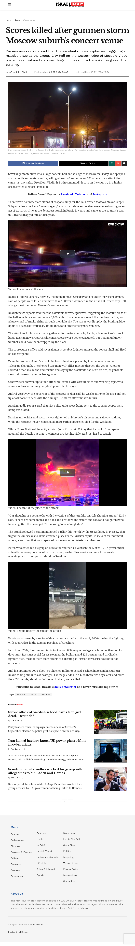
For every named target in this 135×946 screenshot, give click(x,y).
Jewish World (44, 851)
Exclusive (16, 864)
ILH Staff (15, 720)
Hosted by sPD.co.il (17, 932)
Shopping (68, 857)
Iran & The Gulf (71, 839)
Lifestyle (41, 863)
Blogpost (16, 846)
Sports (40, 875)
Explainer (16, 870)
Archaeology (17, 840)
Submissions (70, 875)
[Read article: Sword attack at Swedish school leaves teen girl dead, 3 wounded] (110, 722)
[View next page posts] (70, 801)
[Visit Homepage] (70, 5)
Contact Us (69, 881)
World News (29, 20)
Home (9, 20)
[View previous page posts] (64, 801)
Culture (15, 858)
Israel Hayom (36, 924)
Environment (18, 876)
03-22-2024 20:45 (58, 72)
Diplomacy (69, 833)
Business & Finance (21, 852)
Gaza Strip (69, 845)
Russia (32, 694)
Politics (67, 851)
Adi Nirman (16, 749)
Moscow (20, 694)
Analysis (15, 834)
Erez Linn (15, 778)
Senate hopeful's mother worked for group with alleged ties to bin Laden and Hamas (45, 771)
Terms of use (70, 863)
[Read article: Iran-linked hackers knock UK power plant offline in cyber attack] (110, 751)
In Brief (41, 845)
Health (40, 839)
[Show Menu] (9, 5)
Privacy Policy (70, 869)
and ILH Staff (20, 72)
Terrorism (45, 694)
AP (11, 72)
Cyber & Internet (46, 869)
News (17, 20)
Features (41, 833)
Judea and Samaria (47, 857)
